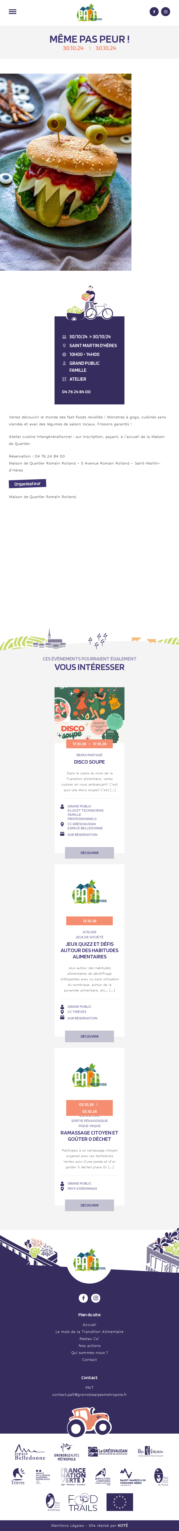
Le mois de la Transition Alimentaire (89, 1331)
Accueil (89, 1325)
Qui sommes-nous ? (89, 1352)
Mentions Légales (67, 1525)
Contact (89, 1359)
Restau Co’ (89, 1338)
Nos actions (90, 1345)
